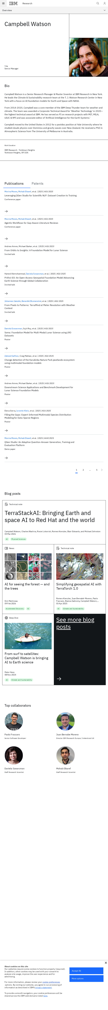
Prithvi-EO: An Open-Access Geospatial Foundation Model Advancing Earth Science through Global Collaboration (39, 279)
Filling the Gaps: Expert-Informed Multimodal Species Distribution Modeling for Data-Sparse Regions (37, 416)
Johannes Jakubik (12, 301)
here (45, 996)
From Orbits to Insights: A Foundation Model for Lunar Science (36, 250)
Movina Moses (10, 191)
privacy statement (43, 987)
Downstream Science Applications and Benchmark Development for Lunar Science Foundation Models (38, 389)
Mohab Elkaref (24, 191)
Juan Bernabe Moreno (67, 734)
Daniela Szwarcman (35, 273)
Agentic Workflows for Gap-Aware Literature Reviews (31, 222)
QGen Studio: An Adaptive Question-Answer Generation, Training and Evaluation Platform (39, 444)
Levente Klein (22, 410)
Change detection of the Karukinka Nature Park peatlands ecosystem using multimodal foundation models (39, 361)
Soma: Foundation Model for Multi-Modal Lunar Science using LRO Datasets (37, 334)
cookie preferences (51, 982)
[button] (106, 963)
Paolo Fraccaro (12, 734)
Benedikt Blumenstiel (31, 301)
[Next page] (102, 470)
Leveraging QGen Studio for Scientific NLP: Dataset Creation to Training (40, 195)
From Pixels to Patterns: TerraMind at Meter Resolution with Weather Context (39, 307)
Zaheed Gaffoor (11, 356)
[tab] (16, 183)
